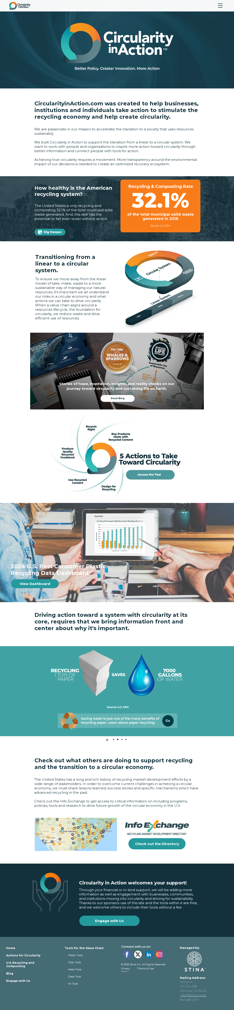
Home (10, 948)
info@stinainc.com (193, 995)
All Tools (73, 983)
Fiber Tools (74, 962)
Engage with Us (18, 981)
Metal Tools (74, 969)
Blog (9, 973)
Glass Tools (74, 976)
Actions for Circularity (23, 955)
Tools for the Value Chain (84, 948)
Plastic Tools (75, 955)
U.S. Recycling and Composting (20, 964)
